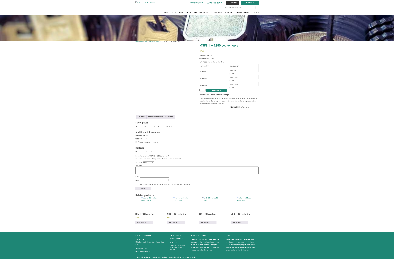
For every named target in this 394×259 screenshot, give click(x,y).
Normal (248, 257)
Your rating (139, 162)
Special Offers (242, 12)
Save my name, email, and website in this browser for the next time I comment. (164, 184)
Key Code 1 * (204, 66)
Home (165, 12)
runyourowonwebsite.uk (160, 257)
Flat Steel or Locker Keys (155, 41)
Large (251, 257)
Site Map (172, 249)
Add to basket (216, 90)
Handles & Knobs (201, 12)
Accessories (216, 12)
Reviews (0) (169, 117)
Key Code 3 (203, 78)
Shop (141, 41)
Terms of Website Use (176, 238)
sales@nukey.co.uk (196, 3)
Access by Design (190, 257)
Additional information (155, 117)
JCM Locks (228, 12)
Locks (188, 12)
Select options (141, 222)
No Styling (258, 257)
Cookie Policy (174, 243)
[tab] (141, 117)
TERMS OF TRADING (199, 235)
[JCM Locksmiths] (145, 2)
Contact (255, 12)
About (173, 12)
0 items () (251, 3)
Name (137, 176)
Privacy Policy (174, 241)
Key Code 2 (203, 71)
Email (137, 180)
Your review (139, 165)
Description (141, 117)
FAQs (228, 235)
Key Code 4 (203, 85)
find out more (208, 250)
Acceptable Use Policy (177, 247)
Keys (181, 12)
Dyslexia (254, 257)
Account (234, 3)
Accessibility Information (177, 245)
